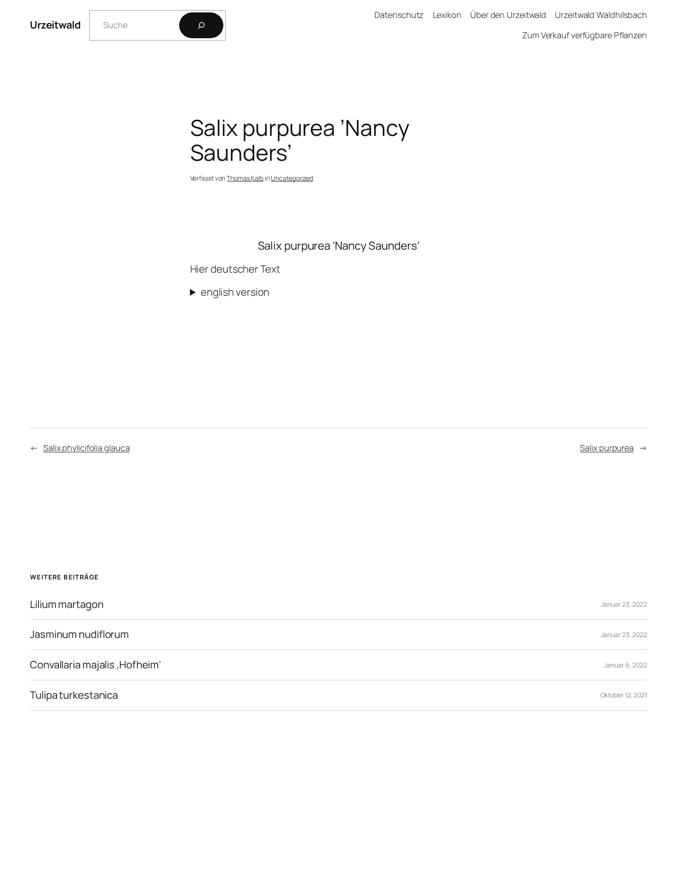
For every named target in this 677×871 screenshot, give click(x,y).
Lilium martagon (67, 604)
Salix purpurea (607, 447)
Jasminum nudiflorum (79, 634)
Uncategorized (292, 178)
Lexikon (447, 14)
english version (235, 292)
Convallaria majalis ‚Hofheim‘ (95, 665)
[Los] (201, 25)
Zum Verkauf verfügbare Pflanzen (584, 35)
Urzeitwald (55, 25)
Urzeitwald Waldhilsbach (601, 14)
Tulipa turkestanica (74, 695)
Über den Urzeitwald (508, 14)
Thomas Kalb (245, 178)
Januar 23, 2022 (624, 604)
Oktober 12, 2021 (624, 694)
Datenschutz (399, 14)
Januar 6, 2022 (625, 665)
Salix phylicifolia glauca (86, 447)
